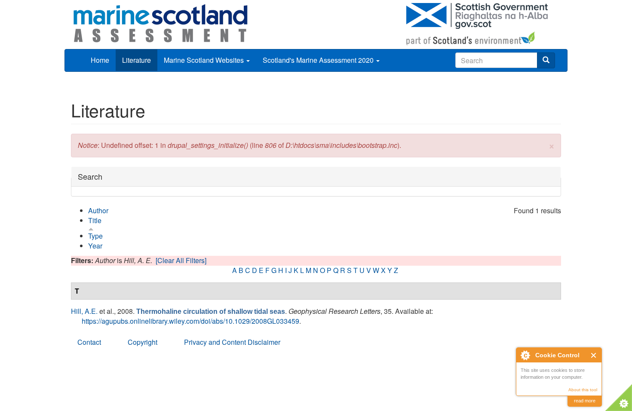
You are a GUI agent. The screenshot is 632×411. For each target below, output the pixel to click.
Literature (136, 60)
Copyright (142, 342)
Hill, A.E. (84, 311)
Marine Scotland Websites (204, 60)
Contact (89, 342)
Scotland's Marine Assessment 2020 (319, 60)
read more (584, 400)
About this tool (582, 389)
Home (100, 60)
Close (594, 355)
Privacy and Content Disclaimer (232, 342)
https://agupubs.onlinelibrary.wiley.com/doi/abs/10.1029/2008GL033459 (190, 321)
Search (90, 176)
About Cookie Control (525, 355)
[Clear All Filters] (181, 260)
